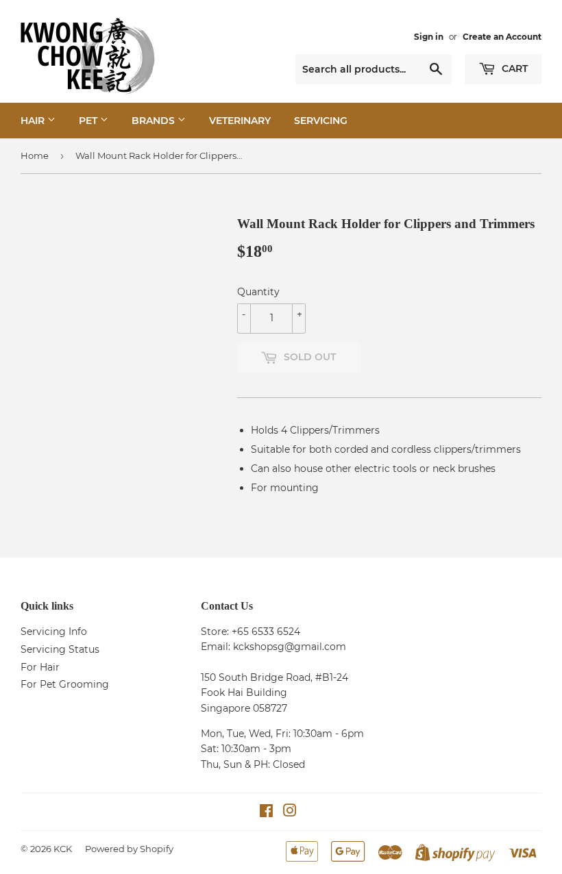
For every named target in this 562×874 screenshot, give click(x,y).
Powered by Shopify (129, 848)
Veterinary (240, 120)
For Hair (40, 667)
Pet (89, 120)
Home (35, 155)
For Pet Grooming (65, 684)
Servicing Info (54, 631)
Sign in (428, 37)
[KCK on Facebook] (266, 812)
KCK (62, 848)
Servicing (320, 120)
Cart (513, 68)
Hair (34, 120)
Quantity (258, 292)
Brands (155, 120)
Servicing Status (60, 649)
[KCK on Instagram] (290, 812)
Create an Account (502, 37)
